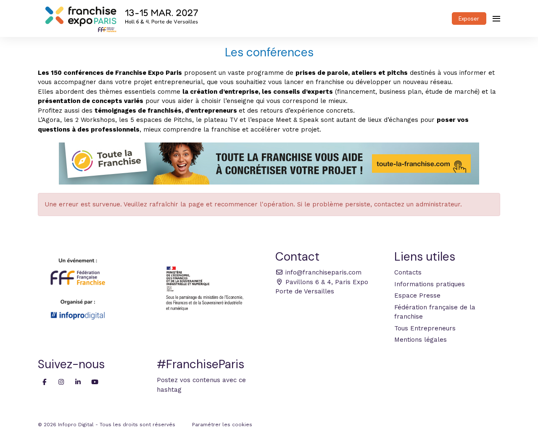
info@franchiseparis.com (322, 272)
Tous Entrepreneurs (425, 328)
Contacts (408, 272)
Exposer (469, 18)
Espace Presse (417, 295)
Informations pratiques (429, 284)
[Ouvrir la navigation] (496, 18)
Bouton (269, 163)
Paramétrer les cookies (222, 424)
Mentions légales (420, 339)
